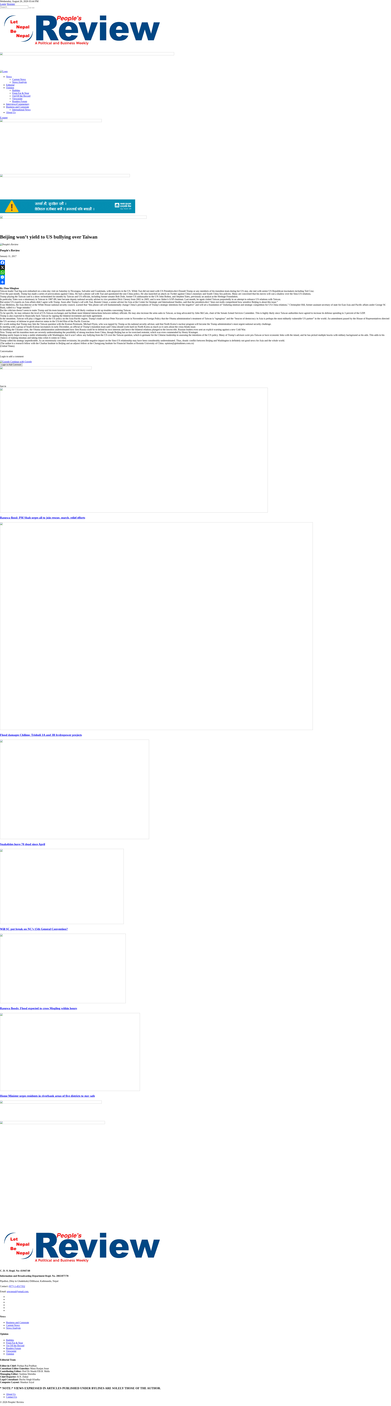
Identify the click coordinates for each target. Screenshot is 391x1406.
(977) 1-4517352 (17, 1286)
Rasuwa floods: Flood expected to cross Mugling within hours (38, 1008)
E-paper (4, 117)
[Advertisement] (195, 151)
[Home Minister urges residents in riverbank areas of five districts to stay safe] (70, 1090)
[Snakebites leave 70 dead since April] (74, 838)
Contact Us (11, 1397)
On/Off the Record (21, 96)
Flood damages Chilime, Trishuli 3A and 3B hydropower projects (41, 735)
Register (11, 4)
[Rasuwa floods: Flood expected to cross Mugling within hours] (63, 1002)
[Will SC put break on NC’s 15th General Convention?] (62, 923)
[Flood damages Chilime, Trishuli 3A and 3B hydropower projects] (156, 729)
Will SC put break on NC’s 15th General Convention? (34, 929)
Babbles (16, 90)
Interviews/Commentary (17, 104)
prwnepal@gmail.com (17, 1291)
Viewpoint (17, 98)
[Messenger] (195, 277)
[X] (195, 267)
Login (3, 4)
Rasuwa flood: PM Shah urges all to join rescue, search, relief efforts (42, 517)
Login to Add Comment (11, 365)
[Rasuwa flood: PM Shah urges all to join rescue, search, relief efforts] (134, 511)
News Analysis (19, 82)
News (9, 76)
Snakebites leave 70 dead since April (22, 844)
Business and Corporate (17, 107)
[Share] (195, 282)
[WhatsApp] (195, 272)
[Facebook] (195, 262)
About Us (11, 112)
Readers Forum (19, 101)
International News (21, 109)
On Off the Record (15, 1345)
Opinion (10, 87)
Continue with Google (21, 361)
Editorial (10, 85)
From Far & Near (20, 93)
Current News (19, 79)
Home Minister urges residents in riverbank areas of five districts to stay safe (47, 1095)
